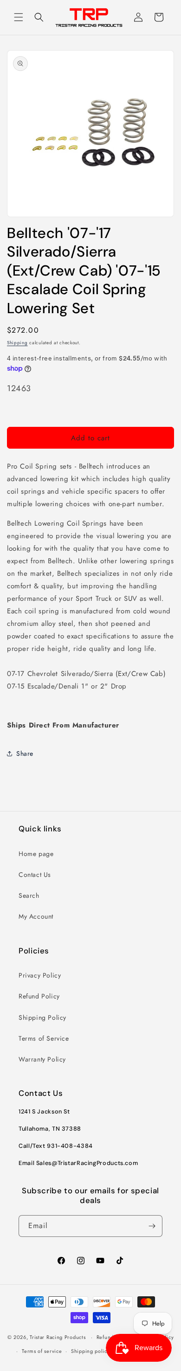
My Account (36, 916)
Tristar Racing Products (57, 1337)
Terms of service (42, 1351)
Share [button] (24, 753)
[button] (18, 17)
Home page (36, 853)
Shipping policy (90, 1351)
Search (29, 895)
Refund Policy (39, 996)
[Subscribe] (152, 1226)
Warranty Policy (42, 1059)
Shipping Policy (42, 1017)
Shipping (17, 342)
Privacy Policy (40, 975)
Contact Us (35, 874)
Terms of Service (44, 1038)
